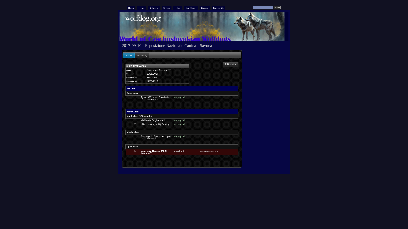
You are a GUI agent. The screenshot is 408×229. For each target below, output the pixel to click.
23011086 (152, 77)
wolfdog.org (143, 18)
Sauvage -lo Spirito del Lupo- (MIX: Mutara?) (156, 137)
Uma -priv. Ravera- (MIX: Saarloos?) (154, 152)
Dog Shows (191, 8)
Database (153, 8)
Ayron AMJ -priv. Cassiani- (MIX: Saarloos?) (155, 98)
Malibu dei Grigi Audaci (152, 120)
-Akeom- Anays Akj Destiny (155, 124)
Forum (142, 8)
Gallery (166, 8)
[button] (230, 64)
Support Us (218, 8)
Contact (204, 8)
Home (131, 8)
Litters (178, 8)
